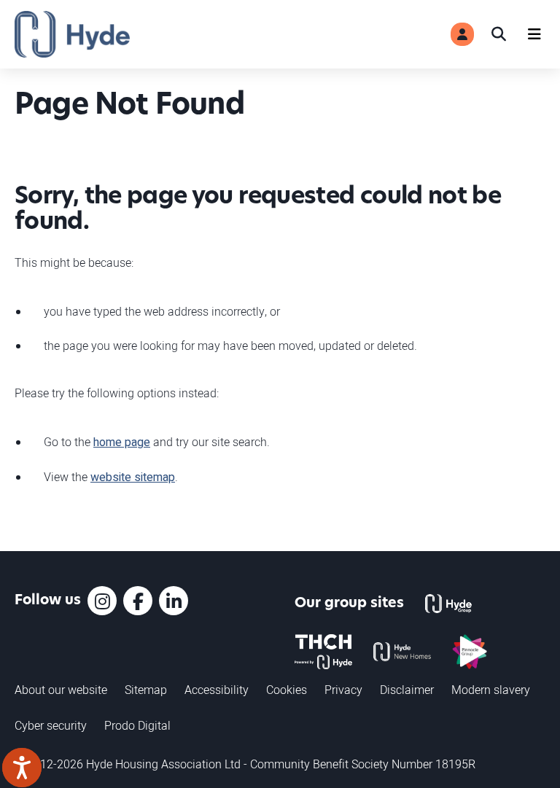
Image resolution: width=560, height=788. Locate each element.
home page (121, 442)
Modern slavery (490, 690)
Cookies (286, 690)
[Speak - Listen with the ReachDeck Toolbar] (22, 767)
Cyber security (51, 725)
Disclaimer (407, 690)
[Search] (498, 34)
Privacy (343, 690)
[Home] (72, 34)
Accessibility (216, 690)
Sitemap (146, 690)
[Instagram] (102, 600)
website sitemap (132, 477)
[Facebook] (137, 600)
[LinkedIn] (173, 600)
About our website (61, 690)
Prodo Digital (137, 725)
